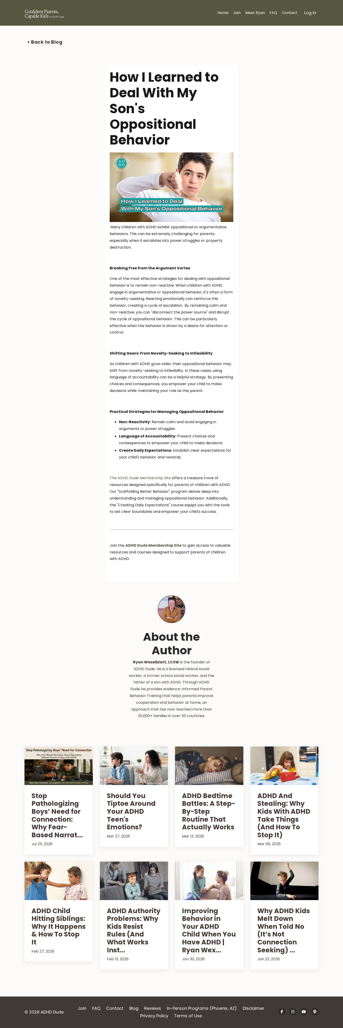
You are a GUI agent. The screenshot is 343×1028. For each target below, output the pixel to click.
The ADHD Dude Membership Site (140, 478)
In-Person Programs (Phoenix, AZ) (202, 1008)
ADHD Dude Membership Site (153, 545)
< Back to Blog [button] (44, 42)
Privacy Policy (154, 1016)
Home (222, 12)
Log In (310, 13)
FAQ (273, 12)
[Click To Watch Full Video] (171, 187)
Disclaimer (253, 1008)
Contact (289, 12)
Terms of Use (188, 1016)
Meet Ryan (255, 12)
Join (237, 12)
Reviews (152, 1008)
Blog (133, 1008)
